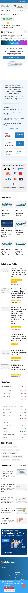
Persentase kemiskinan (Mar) (9, 406)
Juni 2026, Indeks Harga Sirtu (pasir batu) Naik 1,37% (19, 353)
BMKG (17, 450)
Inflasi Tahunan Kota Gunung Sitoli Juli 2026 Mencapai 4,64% (8, 510)
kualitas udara (13, 453)
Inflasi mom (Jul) (6, 396)
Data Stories (9, 14)
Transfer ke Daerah (17, 456)
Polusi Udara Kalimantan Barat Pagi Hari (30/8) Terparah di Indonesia (8, 521)
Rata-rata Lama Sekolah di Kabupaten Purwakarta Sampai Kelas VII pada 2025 (8, 500)
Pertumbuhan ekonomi (8, 399)
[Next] (27, 10)
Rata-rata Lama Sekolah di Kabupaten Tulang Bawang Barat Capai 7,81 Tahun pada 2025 (18, 273)
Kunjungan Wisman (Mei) (8, 434)
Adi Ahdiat (6, 31)
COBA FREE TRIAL (9, 590)
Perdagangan (6, 456)
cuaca (4, 453)
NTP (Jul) (5, 437)
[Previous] (24, 10)
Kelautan (17, 577)
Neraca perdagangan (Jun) (9, 418)
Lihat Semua (23, 465)
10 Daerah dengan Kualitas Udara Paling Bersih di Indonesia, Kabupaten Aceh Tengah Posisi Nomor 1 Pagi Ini (8, 474)
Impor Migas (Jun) (7, 425)
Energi (16, 576)
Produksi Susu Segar (7, 450)
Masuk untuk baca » (14, 57)
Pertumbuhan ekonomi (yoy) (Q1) (10, 403)
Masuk (20, 6)
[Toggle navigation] (25, 6)
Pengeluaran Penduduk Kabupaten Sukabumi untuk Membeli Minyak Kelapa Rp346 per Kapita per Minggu (18, 293)
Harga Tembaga (6, 446)
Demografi (14, 343)
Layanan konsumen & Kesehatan (16, 281)
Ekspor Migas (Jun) (7, 422)
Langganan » (20, 135)
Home (2, 14)
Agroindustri (18, 570)
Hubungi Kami (18, 152)
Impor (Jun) (5, 431)
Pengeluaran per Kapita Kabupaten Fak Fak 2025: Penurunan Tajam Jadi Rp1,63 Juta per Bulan (8, 488)
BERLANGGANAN (9, 588)
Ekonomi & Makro (16, 300)
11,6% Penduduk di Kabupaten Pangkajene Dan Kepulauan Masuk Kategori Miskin (19, 337)
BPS (15, 446)
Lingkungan (16, 14)
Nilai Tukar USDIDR (7, 412)
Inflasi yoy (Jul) (6, 393)
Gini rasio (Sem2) (6, 409)
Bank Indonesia (16, 459)
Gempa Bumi (6, 459)
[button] (21, 1)
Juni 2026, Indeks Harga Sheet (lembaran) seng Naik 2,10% (18, 368)
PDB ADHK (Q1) (6, 415)
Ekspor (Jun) (5, 428)
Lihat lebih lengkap (14, 128)
